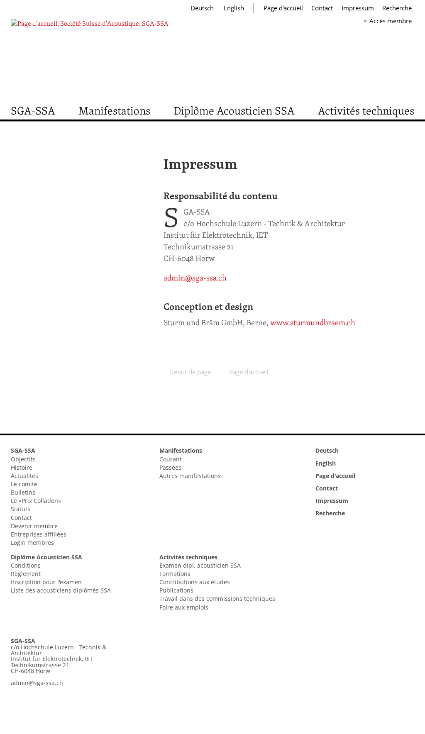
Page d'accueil (283, 8)
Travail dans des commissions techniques (217, 598)
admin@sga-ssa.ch (195, 277)
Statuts (20, 509)
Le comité (24, 484)
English (234, 8)
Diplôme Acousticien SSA (234, 110)
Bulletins (23, 492)
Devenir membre (34, 526)
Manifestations (114, 110)
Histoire (21, 467)
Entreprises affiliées (38, 534)
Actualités (24, 476)
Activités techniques (366, 110)
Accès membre (390, 21)
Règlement (26, 574)
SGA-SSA (33, 110)
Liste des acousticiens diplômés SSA (61, 590)
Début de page (190, 372)
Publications (176, 590)
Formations (175, 574)
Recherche (397, 8)
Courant (170, 459)
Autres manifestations (190, 476)
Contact (322, 8)
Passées (170, 467)
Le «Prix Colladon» (36, 501)
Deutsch (203, 8)
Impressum (358, 8)
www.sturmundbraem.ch (312, 322)
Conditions (26, 565)
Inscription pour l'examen (46, 582)
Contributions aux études (194, 582)
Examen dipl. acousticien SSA (200, 565)
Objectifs (23, 459)
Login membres (32, 542)
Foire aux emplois (183, 607)
